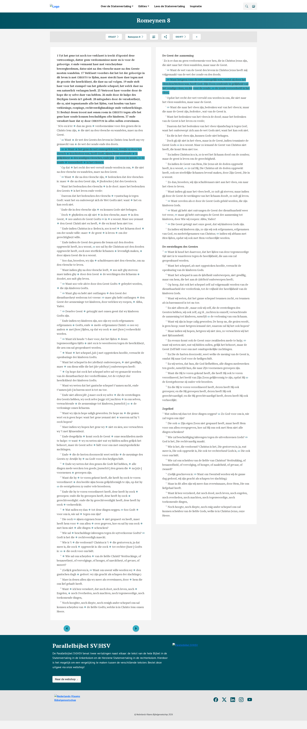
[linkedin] (232, 700)
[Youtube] (249, 700)
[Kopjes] (154, 37)
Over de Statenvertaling (116, 6)
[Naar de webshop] (185, 663)
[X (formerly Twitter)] (224, 700)
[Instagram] (241, 700)
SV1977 (180, 36)
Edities (142, 6)
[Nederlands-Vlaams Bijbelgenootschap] (74, 697)
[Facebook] (215, 700)
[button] (253, 6)
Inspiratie (196, 6)
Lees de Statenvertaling (169, 6)
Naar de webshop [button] (65, 679)
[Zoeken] (246, 6)
